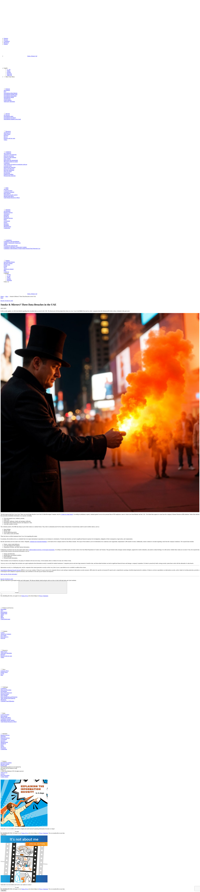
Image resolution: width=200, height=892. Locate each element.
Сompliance (9, 240)
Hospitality (3, 747)
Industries (8, 209)
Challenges (8, 151)
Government (4, 739)
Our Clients (3, 635)
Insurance (3, 740)
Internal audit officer (6, 717)
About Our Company (6, 634)
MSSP (2, 617)
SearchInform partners (6, 762)
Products (6, 38)
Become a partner (5, 764)
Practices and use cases (6, 656)
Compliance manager (6, 719)
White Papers (4, 651)
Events (5, 266)
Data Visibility (4, 695)
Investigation (4, 691)
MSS (2, 616)
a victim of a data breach (67, 514)
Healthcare (3, 743)
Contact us (6, 271)
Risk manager (4, 716)
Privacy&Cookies (5, 775)
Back (2, 298)
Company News (5, 670)
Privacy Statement (43, 595)
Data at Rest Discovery (6, 692)
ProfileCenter (4, 613)
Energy (2, 746)
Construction (4, 749)
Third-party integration (6, 653)
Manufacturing (4, 742)
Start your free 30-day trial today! (9, 574)
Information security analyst (7, 720)
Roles (7, 187)
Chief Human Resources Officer (9, 721)
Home (2, 296)
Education (3, 736)
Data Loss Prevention (6, 690)
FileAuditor (3, 609)
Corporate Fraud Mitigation (7, 701)
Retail (2, 745)
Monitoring (3, 699)
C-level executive (5, 714)
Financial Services (5, 738)
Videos (2, 657)
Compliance (7, 41)
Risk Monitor (4, 612)
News (5, 267)
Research (3, 654)
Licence (3, 774)
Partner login (4, 765)
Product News (4, 672)
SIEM (2, 615)
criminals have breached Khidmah (38, 541)
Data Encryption (5, 694)
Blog (5, 270)
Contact (2, 632)
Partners (6, 44)
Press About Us (4, 637)
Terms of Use (24, 595)
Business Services (5, 735)
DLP (2, 610)
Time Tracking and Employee (8, 698)
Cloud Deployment (5, 619)
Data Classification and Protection (9, 697)
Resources (6, 42)
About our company (9, 269)
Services (6, 39)
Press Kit (3, 638)
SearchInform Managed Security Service (11, 570)
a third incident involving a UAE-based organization (42, 549)
